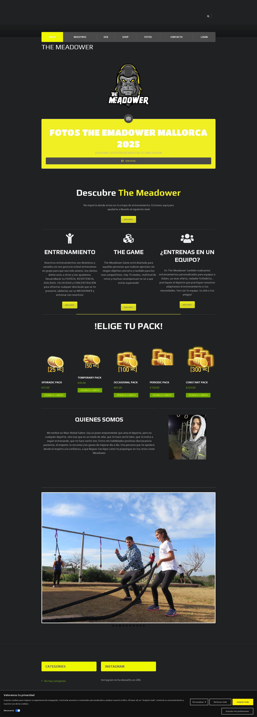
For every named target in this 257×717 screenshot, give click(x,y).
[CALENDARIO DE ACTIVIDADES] (128, 118)
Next (219, 558)
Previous (38, 558)
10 (144, 626)
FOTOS (148, 37)
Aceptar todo (243, 702)
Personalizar (198, 702)
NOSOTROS (80, 37)
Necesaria (9, 710)
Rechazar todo (220, 702)
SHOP (125, 37)
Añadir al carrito (53, 395)
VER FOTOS (130, 161)
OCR (106, 37)
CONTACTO (176, 37)
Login (204, 37)
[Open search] (208, 16)
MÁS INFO (128, 219)
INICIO (52, 37)
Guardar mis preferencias (237, 711)
